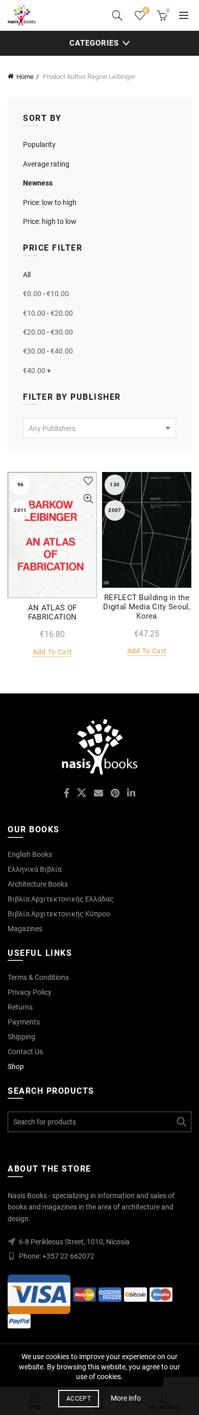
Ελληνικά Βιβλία (35, 869)
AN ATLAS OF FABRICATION (52, 612)
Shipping (21, 1037)
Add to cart (52, 652)
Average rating (46, 164)
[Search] (117, 15)
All (27, 275)
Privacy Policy (30, 992)
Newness (38, 183)
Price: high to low (50, 221)
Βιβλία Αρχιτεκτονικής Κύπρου (59, 914)
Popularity (39, 144)
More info (126, 1398)
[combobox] (99, 428)
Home (25, 76)
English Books (30, 854)
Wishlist (145, 10)
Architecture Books (38, 884)
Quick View (88, 499)
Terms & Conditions (38, 977)
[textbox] (99, 428)
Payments (24, 1022)
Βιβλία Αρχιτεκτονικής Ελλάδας (61, 899)
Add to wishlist (88, 481)
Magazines (25, 929)
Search (181, 1122)
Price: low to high (50, 202)
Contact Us (25, 1052)
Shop (16, 1066)
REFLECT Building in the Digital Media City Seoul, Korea (146, 607)
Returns (20, 1007)
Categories (94, 43)
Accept (78, 1398)
